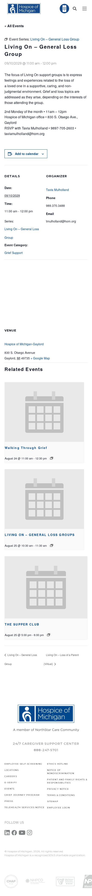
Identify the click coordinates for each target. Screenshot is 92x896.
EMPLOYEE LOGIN (58, 807)
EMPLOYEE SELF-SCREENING (23, 763)
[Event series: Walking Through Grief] (51, 458)
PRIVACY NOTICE (58, 789)
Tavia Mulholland (57, 190)
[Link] (24, 8)
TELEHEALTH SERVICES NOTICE (24, 807)
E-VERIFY (10, 782)
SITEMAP (52, 801)
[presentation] (44, 412)
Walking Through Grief (26, 448)
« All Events (14, 25)
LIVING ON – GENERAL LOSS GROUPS (40, 535)
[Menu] (84, 8)
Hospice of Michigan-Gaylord (24, 344)
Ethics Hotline (57, 763)
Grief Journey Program (22, 795)
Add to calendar (26, 154)
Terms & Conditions (61, 795)
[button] (74, 8)
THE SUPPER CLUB (22, 624)
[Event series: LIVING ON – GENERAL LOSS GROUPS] (51, 545)
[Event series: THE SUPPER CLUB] (48, 634)
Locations (11, 770)
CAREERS (10, 776)
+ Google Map (40, 358)
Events (9, 788)
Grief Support (13, 253)
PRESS (8, 801)
